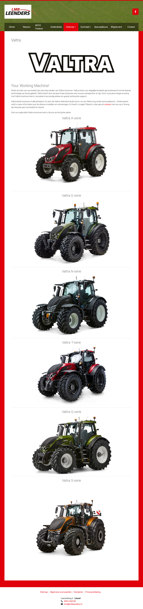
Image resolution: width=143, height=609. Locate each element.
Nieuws (26, 27)
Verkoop (70, 27)
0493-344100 (70, 601)
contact (107, 104)
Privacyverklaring (93, 592)
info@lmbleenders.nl (73, 604)
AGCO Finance (39, 27)
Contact (131, 27)
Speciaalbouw (101, 27)
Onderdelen (56, 27)
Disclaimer (78, 592)
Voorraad (84, 27)
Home (12, 27)
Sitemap (44, 592)
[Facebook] (135, 11)
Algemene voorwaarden (61, 592)
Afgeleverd (116, 27)
